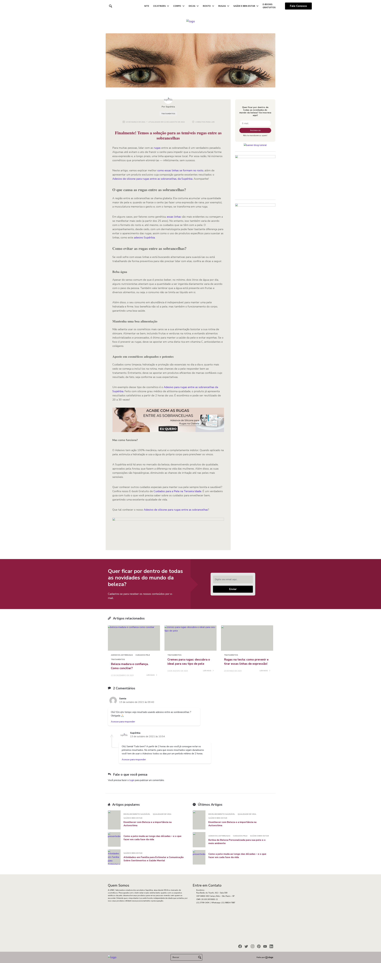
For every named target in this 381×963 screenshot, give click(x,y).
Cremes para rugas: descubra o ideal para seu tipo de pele (188, 662)
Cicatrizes (159, 6)
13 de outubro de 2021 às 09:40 (136, 702)
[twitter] (246, 946)
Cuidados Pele (142, 655)
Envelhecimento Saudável (137, 814)
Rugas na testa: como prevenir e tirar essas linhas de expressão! (246, 662)
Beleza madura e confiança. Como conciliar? (130, 666)
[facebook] (240, 946)
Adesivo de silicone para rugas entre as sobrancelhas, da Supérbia (152, 179)
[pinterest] (259, 946)
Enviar (233, 589)
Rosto (207, 6)
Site (146, 6)
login (131, 780)
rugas (157, 148)
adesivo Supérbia (144, 237)
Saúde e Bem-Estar (244, 6)
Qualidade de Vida (162, 814)
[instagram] (252, 946)
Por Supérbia (168, 106)
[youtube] (265, 946)
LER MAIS (150, 675)
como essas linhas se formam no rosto (180, 170)
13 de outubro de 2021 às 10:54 (147, 736)
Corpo (177, 6)
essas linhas (174, 216)
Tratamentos (168, 113)
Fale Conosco (298, 6)
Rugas (222, 6)
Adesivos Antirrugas (122, 655)
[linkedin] (271, 946)
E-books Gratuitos (269, 6)
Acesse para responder (123, 721)
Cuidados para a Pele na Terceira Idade (177, 491)
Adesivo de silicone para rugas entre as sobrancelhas (176, 509)
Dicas (192, 6)
